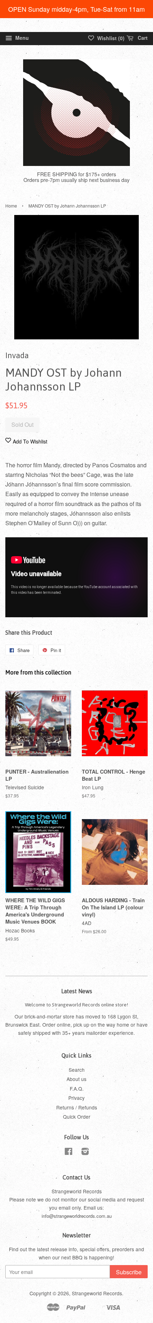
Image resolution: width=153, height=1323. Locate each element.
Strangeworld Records (97, 1293)
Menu (21, 37)
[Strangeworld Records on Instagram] (85, 1152)
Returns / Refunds (76, 1107)
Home (11, 206)
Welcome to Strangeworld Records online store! (76, 1004)
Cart (142, 37)
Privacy (76, 1097)
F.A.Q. (77, 1088)
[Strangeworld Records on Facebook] (68, 1152)
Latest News (76, 991)
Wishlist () (110, 38)
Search (77, 1069)
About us (76, 1078)
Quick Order (76, 1116)
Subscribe (129, 1272)
